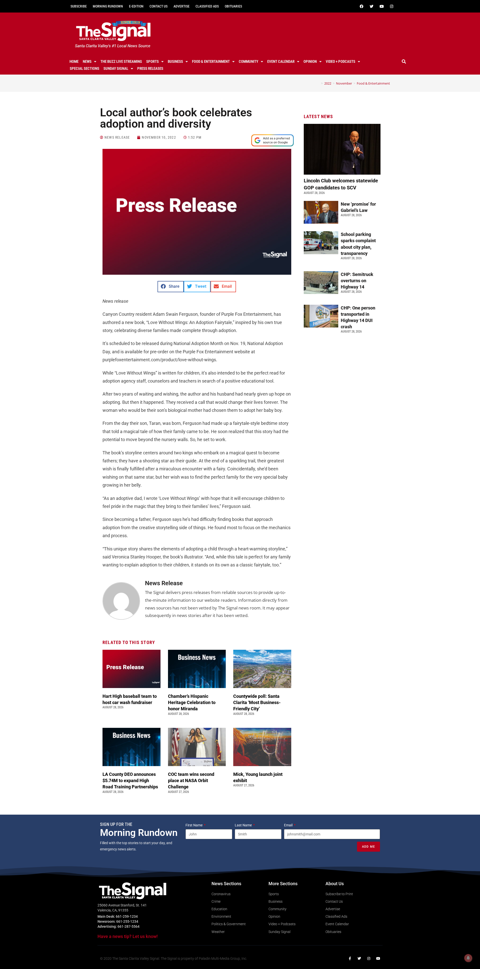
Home (74, 61)
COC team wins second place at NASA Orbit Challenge (191, 780)
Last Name (243, 825)
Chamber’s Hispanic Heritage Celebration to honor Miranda (192, 702)
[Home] (318, 83)
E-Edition (136, 6)
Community (248, 61)
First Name (194, 825)
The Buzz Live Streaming (121, 61)
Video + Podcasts (340, 61)
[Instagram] (391, 6)
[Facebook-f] (350, 958)
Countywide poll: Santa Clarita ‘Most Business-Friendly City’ (257, 702)
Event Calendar (280, 61)
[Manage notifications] (468, 958)
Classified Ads (207, 6)
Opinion (310, 61)
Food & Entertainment (211, 61)
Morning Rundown (108, 6)
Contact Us (159, 6)
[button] (404, 61)
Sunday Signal (116, 68)
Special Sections (84, 68)
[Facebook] (361, 6)
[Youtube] (381, 6)
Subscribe (78, 6)
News (87, 61)
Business (175, 61)
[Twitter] (371, 6)
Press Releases (150, 68)
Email (288, 825)
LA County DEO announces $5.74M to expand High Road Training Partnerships (131, 780)
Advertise (182, 6)
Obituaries (233, 6)
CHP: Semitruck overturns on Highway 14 (357, 280)
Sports (152, 61)
